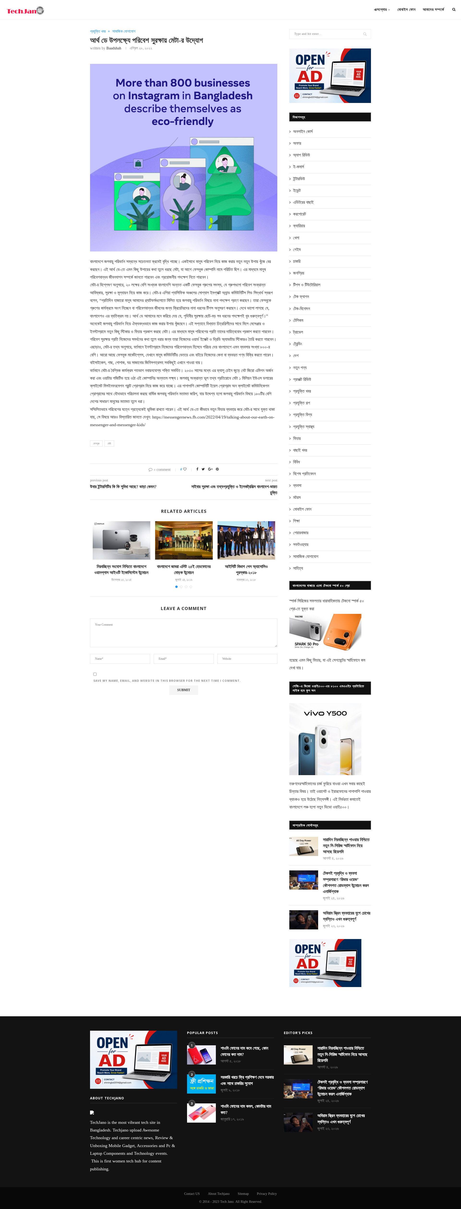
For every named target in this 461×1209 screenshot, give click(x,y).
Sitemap (243, 1194)
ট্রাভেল (298, 332)
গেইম (297, 249)
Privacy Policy (267, 1194)
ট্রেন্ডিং (297, 343)
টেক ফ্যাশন (301, 296)
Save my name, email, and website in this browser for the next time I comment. (167, 681)
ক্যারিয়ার (299, 225)
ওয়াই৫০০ (339, 807)
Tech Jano (227, 1201)
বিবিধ (296, 462)
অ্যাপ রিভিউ (301, 155)
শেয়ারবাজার (300, 532)
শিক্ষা (296, 521)
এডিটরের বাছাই (303, 202)
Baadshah (113, 48)
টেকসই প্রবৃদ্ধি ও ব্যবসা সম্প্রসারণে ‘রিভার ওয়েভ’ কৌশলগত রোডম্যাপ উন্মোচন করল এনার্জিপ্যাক (346, 882)
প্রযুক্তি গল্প (301, 403)
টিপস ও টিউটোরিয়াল (306, 284)
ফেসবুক (96, 443)
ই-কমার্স (298, 166)
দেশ (295, 355)
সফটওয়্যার (300, 544)
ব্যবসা (297, 485)
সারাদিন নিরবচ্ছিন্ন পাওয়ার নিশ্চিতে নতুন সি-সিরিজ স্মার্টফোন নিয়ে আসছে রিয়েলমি (346, 845)
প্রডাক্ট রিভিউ (302, 379)
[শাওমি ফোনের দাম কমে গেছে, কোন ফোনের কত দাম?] (201, 1055)
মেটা (109, 443)
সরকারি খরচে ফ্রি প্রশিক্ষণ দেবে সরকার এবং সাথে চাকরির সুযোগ (247, 1080)
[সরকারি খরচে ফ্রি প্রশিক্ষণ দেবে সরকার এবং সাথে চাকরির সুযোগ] (201, 1084)
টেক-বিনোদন (301, 308)
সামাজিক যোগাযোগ (123, 31)
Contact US (192, 1194)
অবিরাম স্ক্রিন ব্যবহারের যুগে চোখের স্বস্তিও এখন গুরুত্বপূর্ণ (346, 916)
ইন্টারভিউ (299, 178)
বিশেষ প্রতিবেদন (304, 473)
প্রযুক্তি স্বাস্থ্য (303, 426)
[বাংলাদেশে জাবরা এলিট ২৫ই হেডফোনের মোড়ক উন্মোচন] (184, 540)
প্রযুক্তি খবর (98, 31)
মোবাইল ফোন (406, 9)
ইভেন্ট (297, 190)
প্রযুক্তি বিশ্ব (302, 414)
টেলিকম (298, 320)
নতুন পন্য (300, 367)
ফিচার (297, 438)
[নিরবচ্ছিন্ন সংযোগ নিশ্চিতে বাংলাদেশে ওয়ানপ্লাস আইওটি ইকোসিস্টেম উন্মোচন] (121, 540)
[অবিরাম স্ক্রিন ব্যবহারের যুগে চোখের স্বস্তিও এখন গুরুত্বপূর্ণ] (303, 919)
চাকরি (296, 261)
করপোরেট (299, 214)
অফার (297, 143)
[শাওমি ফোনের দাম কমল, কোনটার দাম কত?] (201, 1113)
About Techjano (219, 1194)
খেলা (296, 237)
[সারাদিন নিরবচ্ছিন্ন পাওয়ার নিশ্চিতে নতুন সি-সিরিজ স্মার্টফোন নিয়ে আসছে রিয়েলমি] (303, 846)
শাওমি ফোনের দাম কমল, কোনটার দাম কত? (246, 1109)
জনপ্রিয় (298, 273)
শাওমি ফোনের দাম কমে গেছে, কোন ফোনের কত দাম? (244, 1051)
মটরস (297, 497)
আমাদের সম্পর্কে (433, 9)
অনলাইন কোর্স (303, 131)
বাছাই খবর (300, 450)
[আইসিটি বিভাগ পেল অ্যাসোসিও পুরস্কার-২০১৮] (246, 540)
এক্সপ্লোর (380, 9)
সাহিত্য (298, 568)
